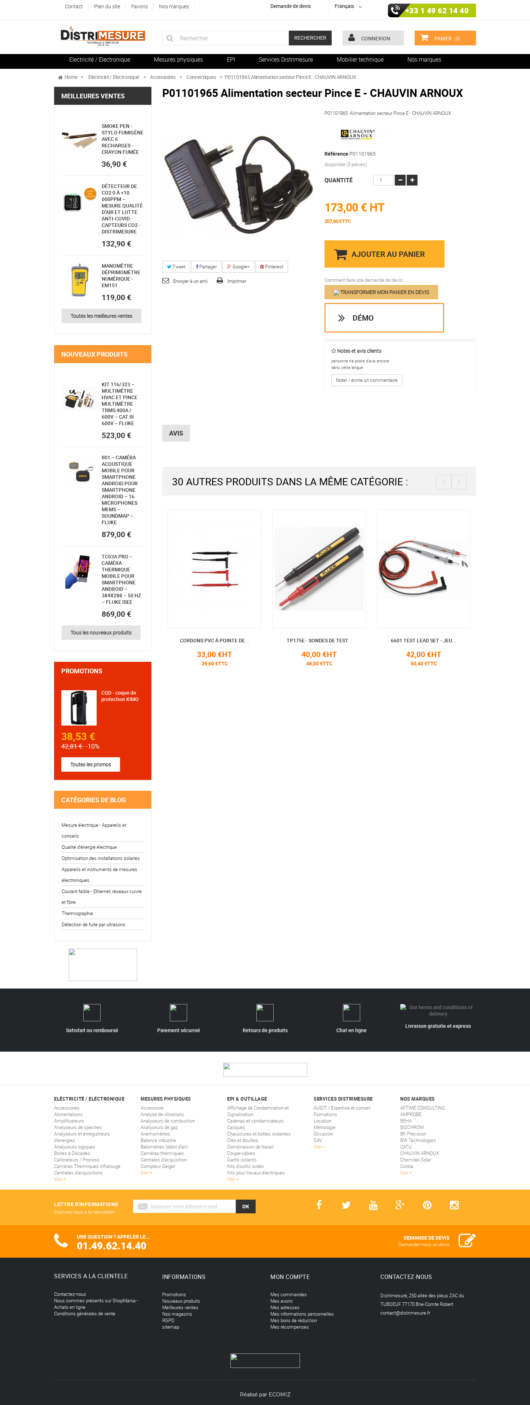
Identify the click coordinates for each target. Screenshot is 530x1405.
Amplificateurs (69, 1121)
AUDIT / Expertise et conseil (342, 1108)
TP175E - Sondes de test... (251, 640)
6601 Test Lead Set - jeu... (356, 640)
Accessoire (152, 1108)
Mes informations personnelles (302, 1314)
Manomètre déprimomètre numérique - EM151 (121, 275)
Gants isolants (242, 1159)
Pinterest (273, 266)
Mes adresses (285, 1307)
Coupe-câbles (241, 1153)
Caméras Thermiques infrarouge (87, 1166)
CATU (406, 1146)
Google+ (240, 266)
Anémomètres (155, 1133)
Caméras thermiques (162, 1153)
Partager (207, 266)
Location (322, 1121)
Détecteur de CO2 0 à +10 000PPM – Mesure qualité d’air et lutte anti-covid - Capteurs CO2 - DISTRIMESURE (122, 209)
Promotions (81, 670)
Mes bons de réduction (293, 1320)
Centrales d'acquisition (164, 1159)
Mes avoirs (281, 1301)
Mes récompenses (289, 1327)
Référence (336, 154)
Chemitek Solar (415, 1159)
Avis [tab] (176, 433)
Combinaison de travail (250, 1146)
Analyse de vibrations (162, 1114)
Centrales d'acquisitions (78, 1172)
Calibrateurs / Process (77, 1159)
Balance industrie (158, 1140)
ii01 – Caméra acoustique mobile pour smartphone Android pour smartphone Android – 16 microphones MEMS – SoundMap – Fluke (120, 490)
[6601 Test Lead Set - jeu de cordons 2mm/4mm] (356, 568)
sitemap (170, 1327)
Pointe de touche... (461, 640)
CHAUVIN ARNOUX (419, 1153)
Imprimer (237, 281)
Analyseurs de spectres (78, 1127)
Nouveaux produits (94, 354)
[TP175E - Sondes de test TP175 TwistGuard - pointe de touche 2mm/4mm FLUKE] (251, 568)
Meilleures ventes (93, 96)
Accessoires (67, 1108)
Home (71, 76)
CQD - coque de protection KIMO (120, 695)
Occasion (323, 1133)
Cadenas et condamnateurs (255, 1121)
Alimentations (68, 1114)
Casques (236, 1127)
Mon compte (290, 1277)
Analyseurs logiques (74, 1146)
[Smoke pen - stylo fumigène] (79, 140)
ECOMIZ (280, 1394)
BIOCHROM (412, 1127)
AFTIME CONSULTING (422, 1108)
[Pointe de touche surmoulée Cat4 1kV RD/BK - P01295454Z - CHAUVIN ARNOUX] (460, 568)
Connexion (375, 38)
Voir (58, 1179)
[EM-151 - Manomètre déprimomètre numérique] (79, 280)
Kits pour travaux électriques (256, 1172)
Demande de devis (290, 6)
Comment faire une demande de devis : (364, 280)
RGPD (168, 1320)
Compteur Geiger (158, 1166)
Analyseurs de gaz (159, 1127)
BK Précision (413, 1133)
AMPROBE (410, 1114)
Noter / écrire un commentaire (367, 380)
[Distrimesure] (102, 36)
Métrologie (324, 1127)
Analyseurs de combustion (168, 1121)
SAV (318, 1140)
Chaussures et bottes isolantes (259, 1133)
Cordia (406, 1166)
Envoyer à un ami (190, 281)
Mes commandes (288, 1294)
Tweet (178, 266)
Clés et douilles (242, 1140)
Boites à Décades (72, 1153)
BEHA (406, 1121)
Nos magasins (177, 1314)
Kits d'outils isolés (245, 1166)
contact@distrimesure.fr (405, 1313)
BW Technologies (418, 1140)
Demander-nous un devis (424, 1244)
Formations (325, 1114)
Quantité (338, 180)
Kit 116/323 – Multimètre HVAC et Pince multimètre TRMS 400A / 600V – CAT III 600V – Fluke (119, 404)
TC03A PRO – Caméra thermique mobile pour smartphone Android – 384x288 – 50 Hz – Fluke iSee (121, 579)
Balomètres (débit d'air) (164, 1146)
